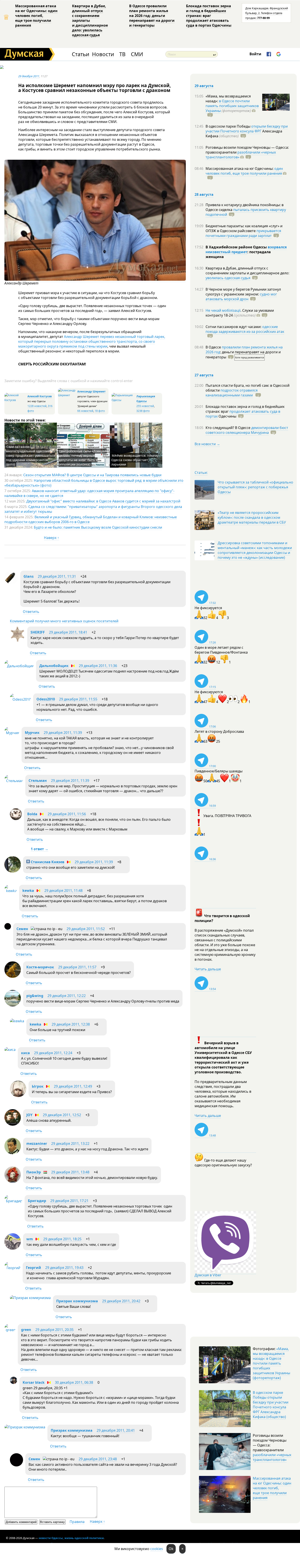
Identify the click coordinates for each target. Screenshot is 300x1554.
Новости (103, 54)
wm (29, 1239)
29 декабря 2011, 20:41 (116, 1430)
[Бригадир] (13, 1200)
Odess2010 (45, 699)
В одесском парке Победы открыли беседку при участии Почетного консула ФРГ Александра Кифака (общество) (270, 1404)
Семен (22, 928)
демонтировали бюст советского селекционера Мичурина (247, 430)
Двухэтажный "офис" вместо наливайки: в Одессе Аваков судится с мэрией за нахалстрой (103, 501)
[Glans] (11, 583)
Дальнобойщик (54, 665)
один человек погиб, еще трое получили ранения (244, 171)
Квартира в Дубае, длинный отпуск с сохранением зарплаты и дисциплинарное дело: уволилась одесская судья (90, 20)
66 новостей (85, 411)
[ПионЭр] (12, 1181)
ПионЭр (33, 1172)
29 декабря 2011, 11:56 (67, 814)
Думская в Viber (208, 1275)
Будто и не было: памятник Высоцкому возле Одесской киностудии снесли (98, 527)
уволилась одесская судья (228, 277)
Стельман (38, 780)
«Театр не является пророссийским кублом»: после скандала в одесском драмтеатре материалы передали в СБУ (252, 517)
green (26, 1329)
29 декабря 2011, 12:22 (66, 995)
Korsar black (34, 1382)
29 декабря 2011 (28, 76)
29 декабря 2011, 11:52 (86, 928)
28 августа (204, 194)
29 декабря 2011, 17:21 (69, 1200)
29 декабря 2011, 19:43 (64, 1267)
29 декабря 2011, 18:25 (62, 1239)
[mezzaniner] (12, 1153)
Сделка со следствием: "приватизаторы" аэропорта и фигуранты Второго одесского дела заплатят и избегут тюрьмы (93, 509)
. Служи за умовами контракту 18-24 (240, 313)
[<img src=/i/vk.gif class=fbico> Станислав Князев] (12, 871)
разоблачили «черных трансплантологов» (241, 154)
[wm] (12, 1248)
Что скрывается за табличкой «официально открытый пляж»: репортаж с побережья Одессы (255, 487)
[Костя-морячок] (12, 976)
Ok (171, 1548)
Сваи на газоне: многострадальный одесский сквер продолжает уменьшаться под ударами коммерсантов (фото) (30, 455)
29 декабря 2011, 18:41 (68, 632)
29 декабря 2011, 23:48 (98, 1459)
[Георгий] (12, 1267)
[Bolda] (16, 818)
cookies (156, 1548)
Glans (28, 576)
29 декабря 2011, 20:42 (121, 1301)
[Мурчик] (11, 732)
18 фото (100, 411)
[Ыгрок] (18, 1095)
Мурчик (32, 732)
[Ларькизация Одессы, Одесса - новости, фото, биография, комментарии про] (123, 400)
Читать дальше (208, 969)
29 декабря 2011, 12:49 (73, 1086)
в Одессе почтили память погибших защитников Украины (232, 106)
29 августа (204, 85)
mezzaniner (36, 1143)
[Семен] (7, 928)
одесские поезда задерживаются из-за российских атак (245, 329)
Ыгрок (37, 1086)
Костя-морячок (40, 967)
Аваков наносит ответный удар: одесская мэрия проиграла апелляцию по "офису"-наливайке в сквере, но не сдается (89, 493)
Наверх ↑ (51, 537)
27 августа (204, 375)
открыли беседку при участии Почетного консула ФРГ (247, 129)
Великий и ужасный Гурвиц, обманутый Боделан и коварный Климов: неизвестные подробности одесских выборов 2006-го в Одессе (90, 519)
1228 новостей (37, 406)
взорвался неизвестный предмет (246, 249)
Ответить (31, 611)
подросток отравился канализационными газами (232, 393)
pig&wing (34, 995)
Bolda (32, 814)
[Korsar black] (13, 1382)
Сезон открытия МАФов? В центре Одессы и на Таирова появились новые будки (92, 475)
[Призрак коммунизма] (30, 1297)
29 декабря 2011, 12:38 (71, 1024)
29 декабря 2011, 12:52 (62, 1114)
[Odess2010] (20, 699)
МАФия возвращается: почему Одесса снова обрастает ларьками (134, 459)
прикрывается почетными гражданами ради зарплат (243, 233)
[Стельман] (13, 780)
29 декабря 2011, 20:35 (54, 1329)
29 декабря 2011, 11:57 (77, 967)
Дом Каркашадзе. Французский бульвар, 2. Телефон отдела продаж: (266, 13)
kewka (28, 890)
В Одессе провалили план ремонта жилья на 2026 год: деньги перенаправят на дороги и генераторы (152, 16)
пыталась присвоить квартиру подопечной (246, 212)
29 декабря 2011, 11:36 (98, 665)
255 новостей (145, 406)
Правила (77, 1521)
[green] (10, 1329)
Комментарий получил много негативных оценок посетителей (64, 621)
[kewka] (10, 890)
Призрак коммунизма (77, 1301)
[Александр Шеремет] (95, 279)
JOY (29, 1114)
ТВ (122, 54)
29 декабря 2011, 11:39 (63, 732)
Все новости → (207, 444)
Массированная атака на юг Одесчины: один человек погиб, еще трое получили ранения (36, 16)
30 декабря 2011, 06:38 (74, 1382)
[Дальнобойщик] (19, 665)
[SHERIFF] (17, 640)
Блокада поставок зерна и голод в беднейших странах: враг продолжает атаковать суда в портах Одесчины (208, 16)
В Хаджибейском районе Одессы (237, 247)
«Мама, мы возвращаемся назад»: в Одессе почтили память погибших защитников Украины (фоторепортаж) (271, 1363)
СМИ (137, 54)
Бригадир (37, 1200)
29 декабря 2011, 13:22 (70, 1143)
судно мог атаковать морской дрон (241, 296)
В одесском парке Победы (228, 126)
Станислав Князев (47, 861)
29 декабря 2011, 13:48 (70, 1172)
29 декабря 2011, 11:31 (57, 576)
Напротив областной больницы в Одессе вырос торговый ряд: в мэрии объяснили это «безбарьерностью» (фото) (93, 483)
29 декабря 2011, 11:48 (63, 890)
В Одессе (214, 347)
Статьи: (201, 472)
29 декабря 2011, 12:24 (53, 1052)
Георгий (33, 1267)
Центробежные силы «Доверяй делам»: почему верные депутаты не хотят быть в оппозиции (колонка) (83, 457)
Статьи (80, 54)
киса (25, 1052)
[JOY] (12, 1124)
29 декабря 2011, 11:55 (78, 699)
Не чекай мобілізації (223, 310)
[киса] (10, 1049)
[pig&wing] (12, 1005)
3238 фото (143, 411)
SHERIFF (38, 632)
